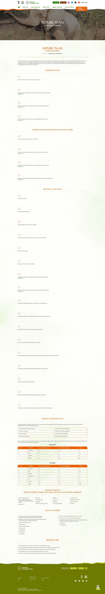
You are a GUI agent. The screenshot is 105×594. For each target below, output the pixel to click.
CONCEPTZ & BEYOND (33, 589)
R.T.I (30, 580)
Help (19, 579)
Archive (42, 579)
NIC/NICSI (24, 588)
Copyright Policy (33, 578)
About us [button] (25, 7)
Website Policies (33, 577)
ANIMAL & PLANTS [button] (57, 7)
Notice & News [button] (69, 7)
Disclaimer (20, 578)
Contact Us (84, 2)
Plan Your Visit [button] (35, 7)
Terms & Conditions (45, 578)
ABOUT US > (45, 53)
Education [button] (46, 7)
